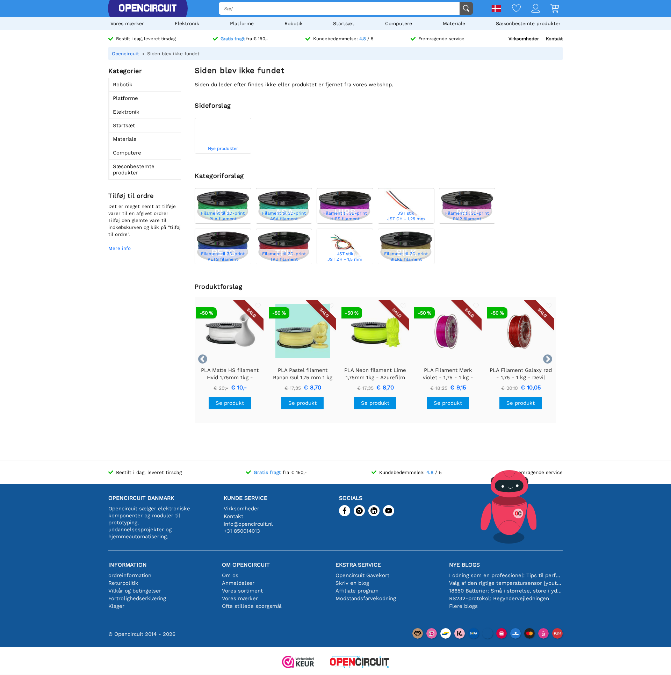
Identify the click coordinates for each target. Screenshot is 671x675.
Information (127, 564)
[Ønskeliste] (511, 9)
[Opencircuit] (147, 8)
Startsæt (343, 23)
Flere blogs (463, 606)
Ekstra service (358, 564)
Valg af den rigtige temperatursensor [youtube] (506, 583)
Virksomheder (523, 38)
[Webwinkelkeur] (298, 662)
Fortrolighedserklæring (137, 598)
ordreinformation (129, 575)
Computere (398, 23)
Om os (230, 575)
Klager (116, 606)
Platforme (242, 23)
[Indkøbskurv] (549, 9)
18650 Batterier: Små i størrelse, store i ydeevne (506, 591)
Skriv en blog (352, 583)
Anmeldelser (238, 583)
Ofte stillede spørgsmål (252, 606)
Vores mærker (127, 23)
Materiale (454, 23)
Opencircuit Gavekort (362, 575)
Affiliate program (357, 591)
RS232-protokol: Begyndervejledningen (499, 598)
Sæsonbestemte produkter (528, 23)
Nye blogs (464, 564)
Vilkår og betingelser (134, 591)
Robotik (293, 23)
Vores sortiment (242, 591)
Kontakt (554, 38)
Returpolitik (123, 583)
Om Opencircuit (246, 564)
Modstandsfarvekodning (366, 598)
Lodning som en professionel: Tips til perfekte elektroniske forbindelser (506, 575)
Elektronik (187, 23)
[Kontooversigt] (530, 9)
